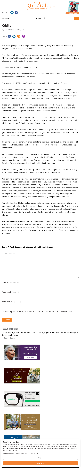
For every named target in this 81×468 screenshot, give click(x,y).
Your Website (11, 302)
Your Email (10, 292)
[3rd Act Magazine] (40, 6)
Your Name (10, 282)
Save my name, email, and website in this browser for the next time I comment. (39, 312)
